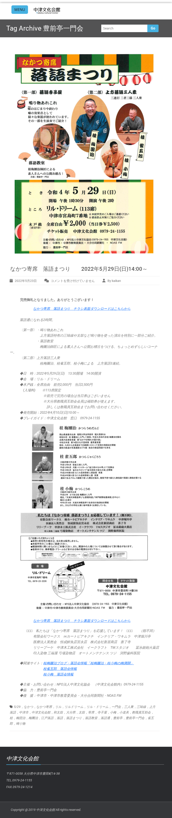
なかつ (28, 707)
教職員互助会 (141, 712)
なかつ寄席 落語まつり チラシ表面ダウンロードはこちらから (82, 309)
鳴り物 (20, 723)
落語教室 (91, 718)
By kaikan (114, 281)
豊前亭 (118, 718)
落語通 (105, 718)
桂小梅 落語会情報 (58, 674)
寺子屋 (102, 712)
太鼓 (82, 712)
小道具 (124, 712)
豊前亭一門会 (135, 718)
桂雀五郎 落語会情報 (60, 669)
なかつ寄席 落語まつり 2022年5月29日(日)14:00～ (79, 269)
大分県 (70, 712)
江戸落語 (47, 718)
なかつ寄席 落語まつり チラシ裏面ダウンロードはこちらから (82, 621)
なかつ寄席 (44, 707)
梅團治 (33, 718)
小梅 (113, 712)
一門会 (116, 707)
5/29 (17, 707)
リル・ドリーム (97, 707)
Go (153, 28)
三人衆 (128, 707)
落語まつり (74, 718)
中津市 (23, 712)
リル (58, 707)
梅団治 (20, 718)
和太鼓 (58, 712)
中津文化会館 (41, 712)
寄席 (91, 712)
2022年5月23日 (26, 281)
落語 (60, 718)
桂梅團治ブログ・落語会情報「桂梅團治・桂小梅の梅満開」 (88, 663)
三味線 (141, 707)
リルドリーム (73, 707)
